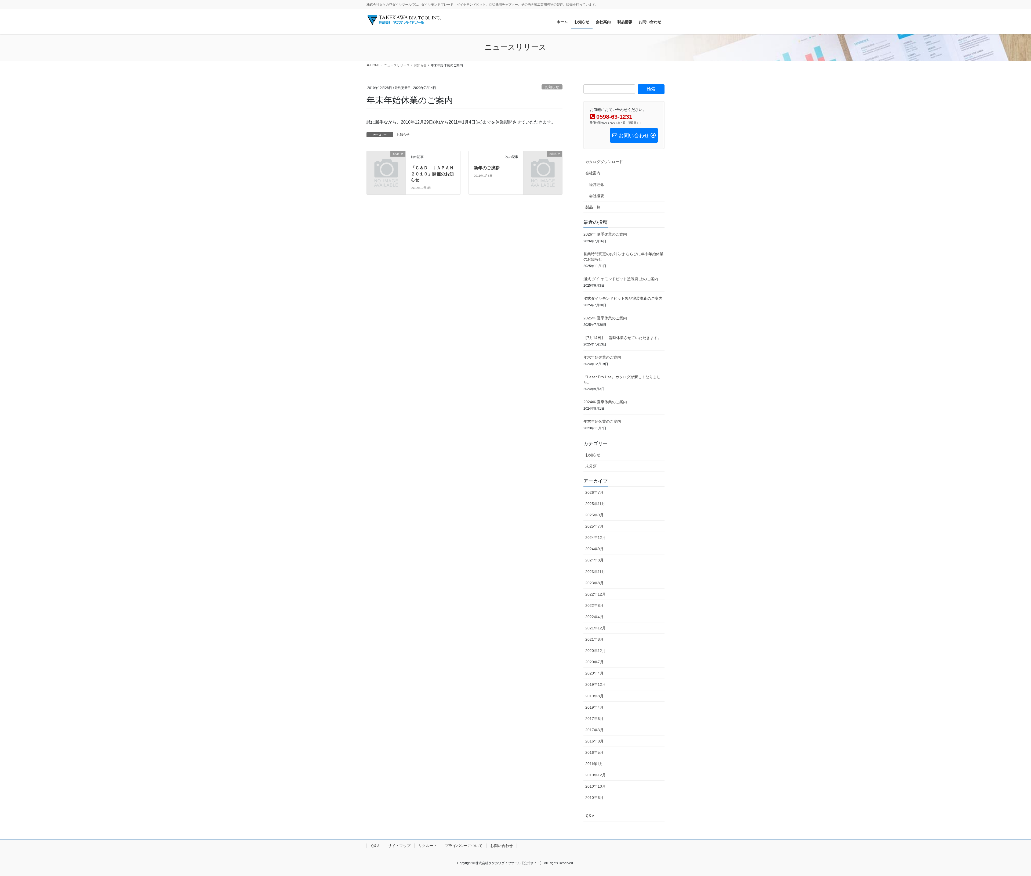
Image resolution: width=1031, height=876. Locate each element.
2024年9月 (594, 549)
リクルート (427, 845)
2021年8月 (594, 639)
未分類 (591, 466)
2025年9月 (594, 515)
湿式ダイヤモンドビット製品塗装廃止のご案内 (622, 298)
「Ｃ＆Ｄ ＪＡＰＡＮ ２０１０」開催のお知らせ (434, 173)
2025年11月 (595, 504)
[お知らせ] (386, 162)
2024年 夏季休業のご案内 (605, 402)
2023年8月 (594, 583)
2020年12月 (595, 650)
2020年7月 (594, 662)
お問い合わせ (501, 845)
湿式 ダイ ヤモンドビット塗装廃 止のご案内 (620, 279)
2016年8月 (594, 741)
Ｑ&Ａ (590, 815)
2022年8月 (594, 605)
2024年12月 (595, 537)
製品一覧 (592, 207)
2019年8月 (594, 696)
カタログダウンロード (604, 162)
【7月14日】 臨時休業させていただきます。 (624, 338)
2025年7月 (594, 526)
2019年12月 (595, 684)
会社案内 (592, 173)
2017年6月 (594, 718)
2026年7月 (594, 492)
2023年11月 (595, 571)
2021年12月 (595, 628)
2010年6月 (594, 797)
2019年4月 (594, 707)
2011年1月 (594, 764)
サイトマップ (399, 845)
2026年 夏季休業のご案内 (605, 234)
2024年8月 (594, 560)
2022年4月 (594, 617)
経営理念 (596, 184)
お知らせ (552, 87)
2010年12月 (595, 775)
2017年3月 (594, 730)
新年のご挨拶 (487, 167)
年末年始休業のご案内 (602, 357)
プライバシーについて (463, 845)
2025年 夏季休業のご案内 (605, 318)
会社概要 (596, 196)
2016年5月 (594, 752)
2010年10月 (595, 786)
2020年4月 (594, 673)
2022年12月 (595, 594)
